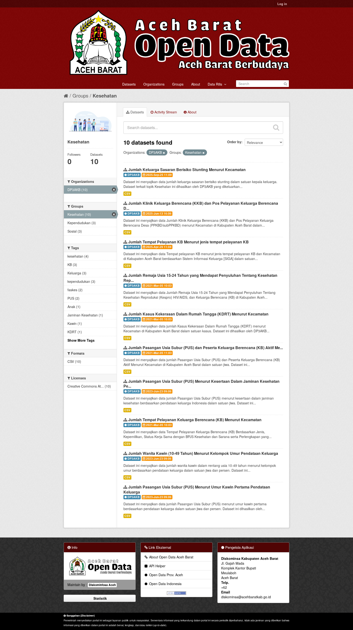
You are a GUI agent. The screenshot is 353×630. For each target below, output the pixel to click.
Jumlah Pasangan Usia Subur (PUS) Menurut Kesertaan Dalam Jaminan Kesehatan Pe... (201, 383)
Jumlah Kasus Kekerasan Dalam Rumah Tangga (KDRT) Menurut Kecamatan (198, 314)
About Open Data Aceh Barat (170, 557)
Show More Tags (81, 340)
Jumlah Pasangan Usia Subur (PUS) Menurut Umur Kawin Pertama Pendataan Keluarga (196, 489)
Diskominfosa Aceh (102, 585)
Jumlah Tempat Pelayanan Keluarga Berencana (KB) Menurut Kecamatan (195, 419)
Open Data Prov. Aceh (165, 574)
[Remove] (164, 152)
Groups (177, 84)
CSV (127, 193)
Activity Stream (165, 112)
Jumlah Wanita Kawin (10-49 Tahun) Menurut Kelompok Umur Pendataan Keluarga (203, 453)
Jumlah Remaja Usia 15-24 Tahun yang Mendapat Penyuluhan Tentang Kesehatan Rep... (200, 277)
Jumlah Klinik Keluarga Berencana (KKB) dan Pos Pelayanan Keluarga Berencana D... (200, 205)
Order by (234, 141)
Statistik (99, 598)
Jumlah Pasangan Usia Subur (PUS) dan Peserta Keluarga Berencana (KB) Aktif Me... (205, 347)
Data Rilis (216, 84)
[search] (276, 127)
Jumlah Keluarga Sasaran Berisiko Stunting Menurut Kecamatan (187, 169)
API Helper (156, 565)
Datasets (129, 84)
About (195, 84)
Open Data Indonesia (165, 583)
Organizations (153, 84)
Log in (282, 3)
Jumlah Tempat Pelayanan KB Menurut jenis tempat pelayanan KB (188, 242)
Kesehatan (105, 95)
